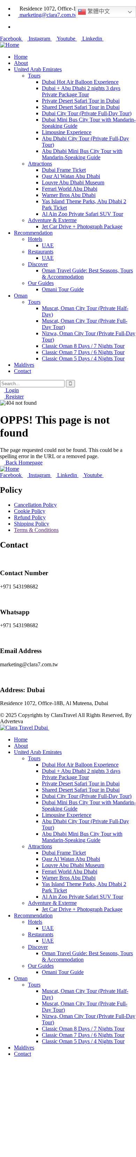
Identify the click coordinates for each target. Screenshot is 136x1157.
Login (11, 390)
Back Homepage (23, 463)
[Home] (9, 45)
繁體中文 (98, 11)
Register (14, 397)
